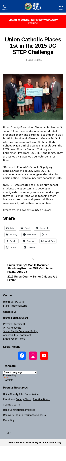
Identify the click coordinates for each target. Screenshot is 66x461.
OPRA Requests (12, 327)
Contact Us (10, 311)
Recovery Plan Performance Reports (24, 415)
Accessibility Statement (17, 335)
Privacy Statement (14, 324)
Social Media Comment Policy (20, 331)
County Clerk (23, 399)
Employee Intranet (14, 338)
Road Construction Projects (19, 409)
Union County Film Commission (21, 394)
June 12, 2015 (35, 60)
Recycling (9, 420)
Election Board (41, 399)
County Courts (11, 404)
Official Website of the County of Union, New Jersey (33, 442)
